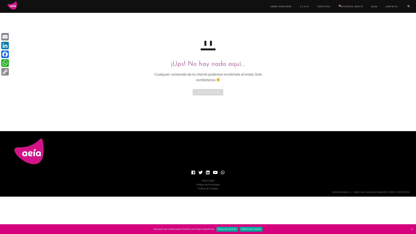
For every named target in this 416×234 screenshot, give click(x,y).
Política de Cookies (208, 188)
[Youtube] (215, 173)
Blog (374, 6)
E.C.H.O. (304, 6)
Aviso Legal (208, 180)
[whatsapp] (222, 173)
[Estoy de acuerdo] (412, 229)
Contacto (392, 6)
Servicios (324, 6)
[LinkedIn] (207, 173)
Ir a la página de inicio (208, 92)
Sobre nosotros (281, 6)
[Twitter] (200, 173)
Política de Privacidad (208, 184)
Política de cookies (251, 229)
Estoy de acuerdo (227, 229)
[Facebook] (193, 173)
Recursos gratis (352, 6)
